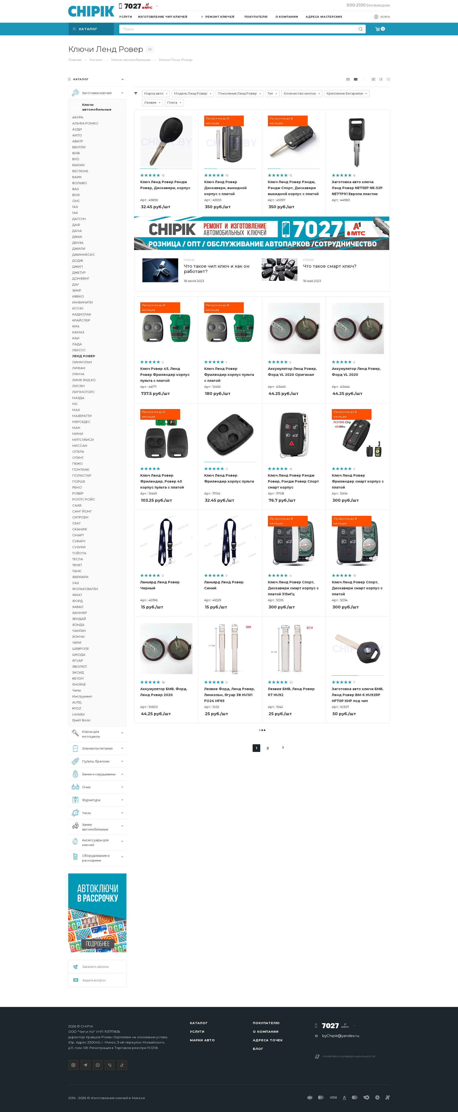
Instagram (73, 1065)
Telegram (85, 1065)
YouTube (98, 1065)
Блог (258, 1049)
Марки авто (202, 1040)
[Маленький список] (348, 79)
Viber (110, 1065)
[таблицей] (388, 79)
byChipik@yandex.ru (340, 1035)
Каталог (199, 1023)
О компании (265, 1031)
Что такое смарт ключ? (329, 266)
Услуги (197, 1031)
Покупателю (266, 1023)
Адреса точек (268, 1040)
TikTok (122, 1065)
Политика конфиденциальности (349, 1056)
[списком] (381, 79)
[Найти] (360, 29)
